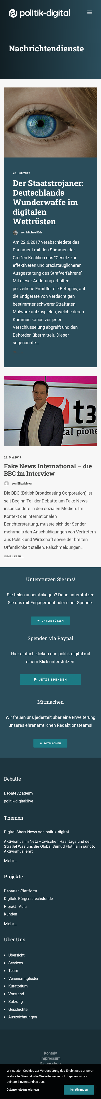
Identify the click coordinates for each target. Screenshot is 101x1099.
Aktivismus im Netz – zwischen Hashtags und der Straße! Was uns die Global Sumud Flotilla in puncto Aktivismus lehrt (49, 846)
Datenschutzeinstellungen (23, 1089)
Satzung (15, 1001)
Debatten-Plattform (20, 891)
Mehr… (10, 860)
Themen (13, 817)
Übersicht (16, 955)
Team (13, 970)
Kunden (10, 914)
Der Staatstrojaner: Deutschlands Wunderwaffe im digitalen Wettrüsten (48, 202)
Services (15, 963)
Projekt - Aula (15, 906)
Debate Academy (18, 793)
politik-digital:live (18, 801)
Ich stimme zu (79, 1089)
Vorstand (16, 994)
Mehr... (18, 351)
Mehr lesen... (14, 556)
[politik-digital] (39, 13)
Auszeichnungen (22, 1017)
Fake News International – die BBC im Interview (48, 469)
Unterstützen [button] (53, 620)
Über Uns (14, 939)
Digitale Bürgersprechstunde (28, 898)
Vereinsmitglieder (23, 978)
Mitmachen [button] (52, 743)
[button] (89, 12)
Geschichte (17, 1009)
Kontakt (50, 1053)
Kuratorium (18, 986)
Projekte (13, 876)
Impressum (50, 1058)
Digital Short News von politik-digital (36, 831)
